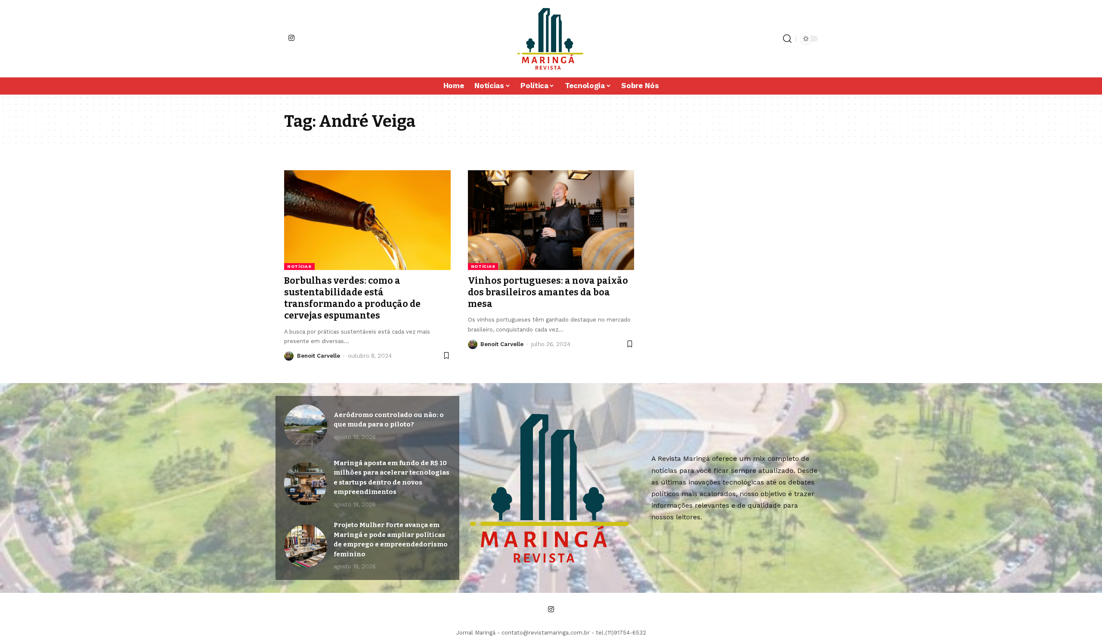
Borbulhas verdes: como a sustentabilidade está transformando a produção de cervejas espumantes (352, 298)
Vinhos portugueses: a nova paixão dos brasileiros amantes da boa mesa (548, 292)
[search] (787, 38)
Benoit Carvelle (318, 356)
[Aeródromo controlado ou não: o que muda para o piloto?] (305, 426)
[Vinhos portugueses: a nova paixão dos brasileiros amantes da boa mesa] (551, 220)
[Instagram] (291, 37)
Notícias (299, 266)
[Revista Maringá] (551, 38)
